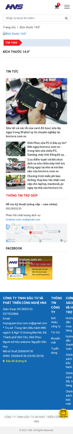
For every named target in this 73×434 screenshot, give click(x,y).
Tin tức (55, 332)
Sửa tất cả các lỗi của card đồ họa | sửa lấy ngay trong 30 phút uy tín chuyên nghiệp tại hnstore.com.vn (33, 132)
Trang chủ (9, 27)
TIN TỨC (12, 71)
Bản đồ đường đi (16, 361)
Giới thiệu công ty (55, 322)
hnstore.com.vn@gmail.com (23, 219)
